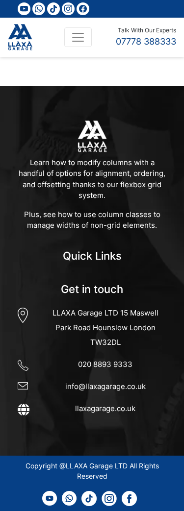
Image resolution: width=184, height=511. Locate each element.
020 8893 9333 (105, 364)
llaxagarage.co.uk (105, 408)
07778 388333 (146, 41)
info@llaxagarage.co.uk (105, 386)
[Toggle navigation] (78, 37)
